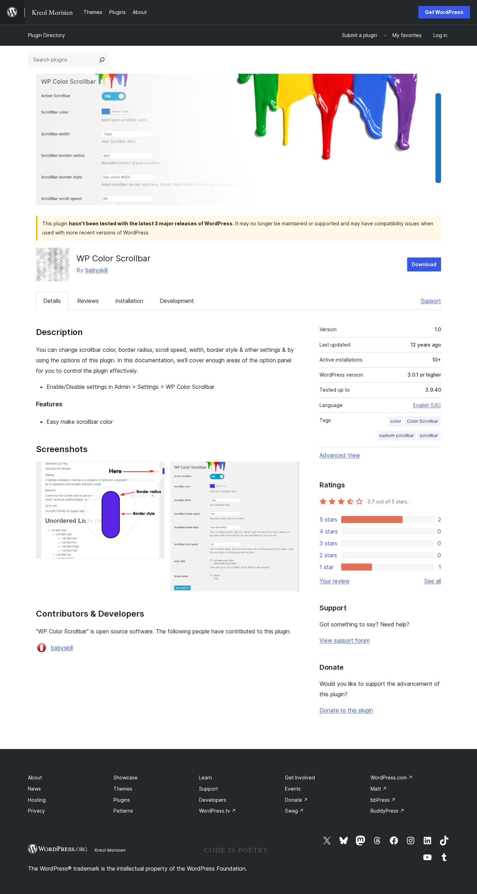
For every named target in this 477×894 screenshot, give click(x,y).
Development (177, 300)
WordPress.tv (217, 811)
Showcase (125, 777)
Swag (294, 811)
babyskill (96, 270)
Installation (129, 300)
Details (52, 300)
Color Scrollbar (422, 421)
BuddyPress (387, 811)
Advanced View (340, 455)
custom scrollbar (396, 435)
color (395, 421)
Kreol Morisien (110, 850)
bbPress (383, 800)
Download (424, 264)
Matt (378, 789)
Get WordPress (444, 12)
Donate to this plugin (346, 710)
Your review (335, 580)
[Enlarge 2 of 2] (289, 470)
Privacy (36, 811)
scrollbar (429, 435)
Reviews (88, 300)
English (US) (427, 405)
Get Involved (300, 777)
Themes (122, 789)
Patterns (123, 811)
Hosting (37, 800)
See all (432, 580)
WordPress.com (391, 777)
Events (293, 789)
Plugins (121, 800)
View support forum (345, 640)
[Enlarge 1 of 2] (155, 470)
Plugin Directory (46, 35)
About (35, 777)
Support (431, 300)
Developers (212, 800)
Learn (205, 777)
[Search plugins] (102, 60)
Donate (296, 800)
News (34, 789)
